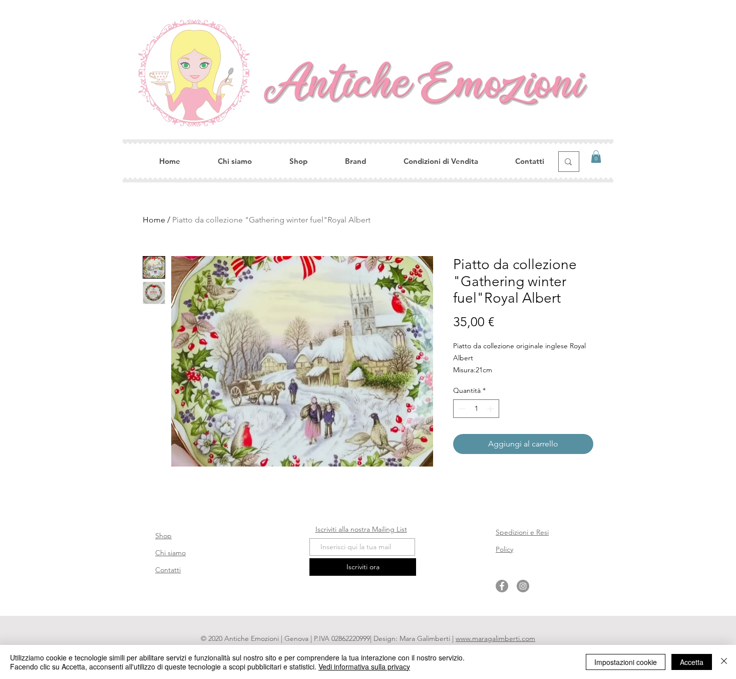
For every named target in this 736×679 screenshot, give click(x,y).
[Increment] (491, 408)
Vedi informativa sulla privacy (364, 666)
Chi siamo (170, 552)
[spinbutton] (476, 408)
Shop (163, 535)
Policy (504, 549)
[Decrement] (461, 408)
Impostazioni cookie (625, 662)
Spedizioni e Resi (522, 532)
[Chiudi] (724, 662)
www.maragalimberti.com (495, 638)
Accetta (691, 662)
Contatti (168, 569)
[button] (596, 156)
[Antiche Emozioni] (502, 586)
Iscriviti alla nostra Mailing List (361, 529)
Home (154, 219)
